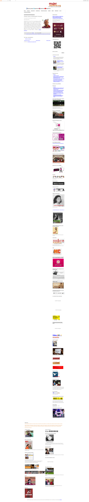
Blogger (61, 499)
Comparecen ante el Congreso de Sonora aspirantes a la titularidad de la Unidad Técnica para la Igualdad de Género (58, 91)
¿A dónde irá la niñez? (56, 75)
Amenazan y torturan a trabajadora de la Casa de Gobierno (60, 61)
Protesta (54, 56)
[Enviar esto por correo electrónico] (37, 32)
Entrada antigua (48, 40)
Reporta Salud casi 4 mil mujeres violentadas (60, 67)
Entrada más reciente (27, 40)
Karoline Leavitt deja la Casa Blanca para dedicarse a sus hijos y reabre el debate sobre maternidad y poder (58, 77)
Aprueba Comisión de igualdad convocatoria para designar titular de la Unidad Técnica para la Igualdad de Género (58, 95)
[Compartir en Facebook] (39, 32)
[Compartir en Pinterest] (40, 32)
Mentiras (54, 74)
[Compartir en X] (39, 32)
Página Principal (38, 40)
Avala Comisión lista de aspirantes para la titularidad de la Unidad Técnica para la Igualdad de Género (58, 89)
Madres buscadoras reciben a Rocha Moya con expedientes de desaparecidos (58, 79)
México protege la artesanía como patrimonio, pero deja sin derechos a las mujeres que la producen (58, 81)
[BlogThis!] (38, 32)
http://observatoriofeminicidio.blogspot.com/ (58, 143)
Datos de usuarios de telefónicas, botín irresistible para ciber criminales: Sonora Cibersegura (58, 17)
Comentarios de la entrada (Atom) (32, 41)
